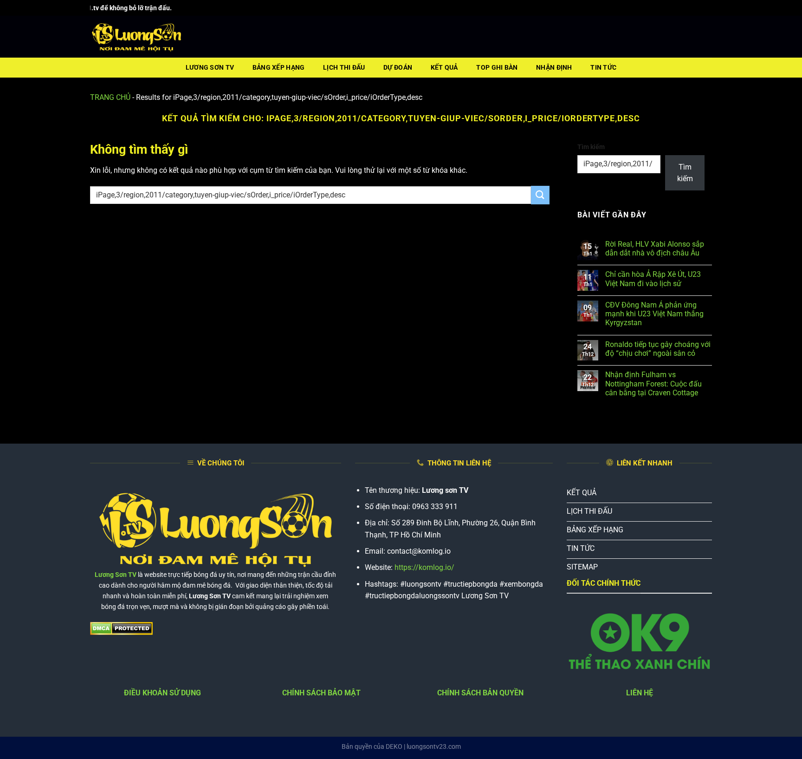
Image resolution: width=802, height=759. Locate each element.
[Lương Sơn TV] (136, 37)
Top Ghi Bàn (496, 68)
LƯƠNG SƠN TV (210, 68)
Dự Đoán (397, 68)
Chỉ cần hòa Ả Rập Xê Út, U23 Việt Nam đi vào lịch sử (653, 279)
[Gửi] (540, 195)
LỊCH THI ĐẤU (344, 68)
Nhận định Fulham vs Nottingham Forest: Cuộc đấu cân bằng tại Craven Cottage (653, 383)
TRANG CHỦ (110, 97)
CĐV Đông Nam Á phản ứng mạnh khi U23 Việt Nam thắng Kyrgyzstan (654, 314)
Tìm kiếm (591, 147)
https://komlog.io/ (424, 567)
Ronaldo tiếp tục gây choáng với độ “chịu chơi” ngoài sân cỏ (658, 349)
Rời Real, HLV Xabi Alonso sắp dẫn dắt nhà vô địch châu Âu (654, 248)
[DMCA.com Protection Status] (121, 628)
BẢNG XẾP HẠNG (278, 68)
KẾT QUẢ (444, 68)
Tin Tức (603, 68)
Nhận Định (554, 68)
